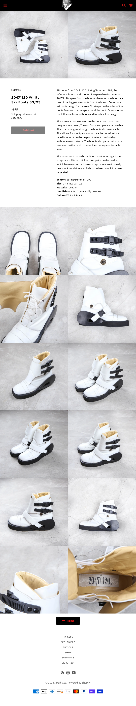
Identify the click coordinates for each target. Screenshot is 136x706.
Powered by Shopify (79, 682)
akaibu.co (60, 682)
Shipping (16, 114)
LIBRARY (68, 637)
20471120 (68, 662)
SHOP (68, 652)
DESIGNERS (68, 642)
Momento (68, 657)
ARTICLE (68, 647)
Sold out (28, 130)
